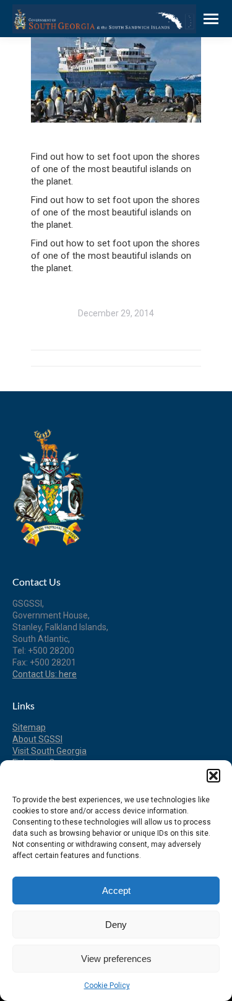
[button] (213, 775)
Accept (116, 890)
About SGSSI (37, 739)
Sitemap (29, 727)
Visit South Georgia (49, 751)
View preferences (116, 958)
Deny (116, 924)
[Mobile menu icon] (211, 19)
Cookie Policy (107, 985)
